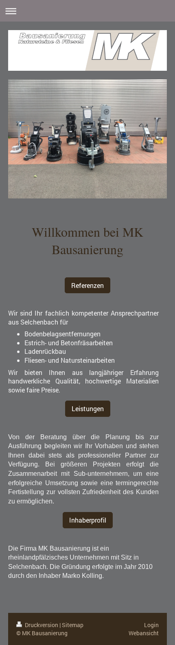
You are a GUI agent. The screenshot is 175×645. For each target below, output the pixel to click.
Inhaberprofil (87, 520)
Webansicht (144, 633)
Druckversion (41, 625)
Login (151, 625)
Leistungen (88, 408)
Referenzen (87, 285)
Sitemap (72, 625)
